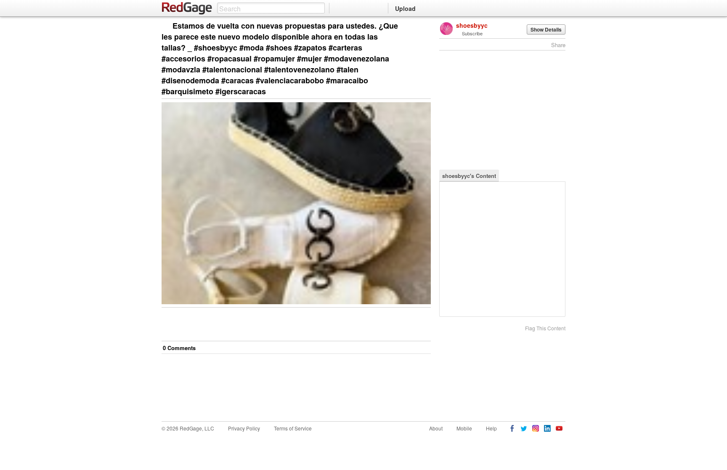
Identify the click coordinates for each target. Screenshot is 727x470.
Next (412, 26)
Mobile (464, 428)
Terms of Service (293, 428)
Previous (424, 26)
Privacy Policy (244, 428)
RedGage (187, 8)
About (436, 428)
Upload (405, 8)
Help (491, 428)
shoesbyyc (472, 25)
